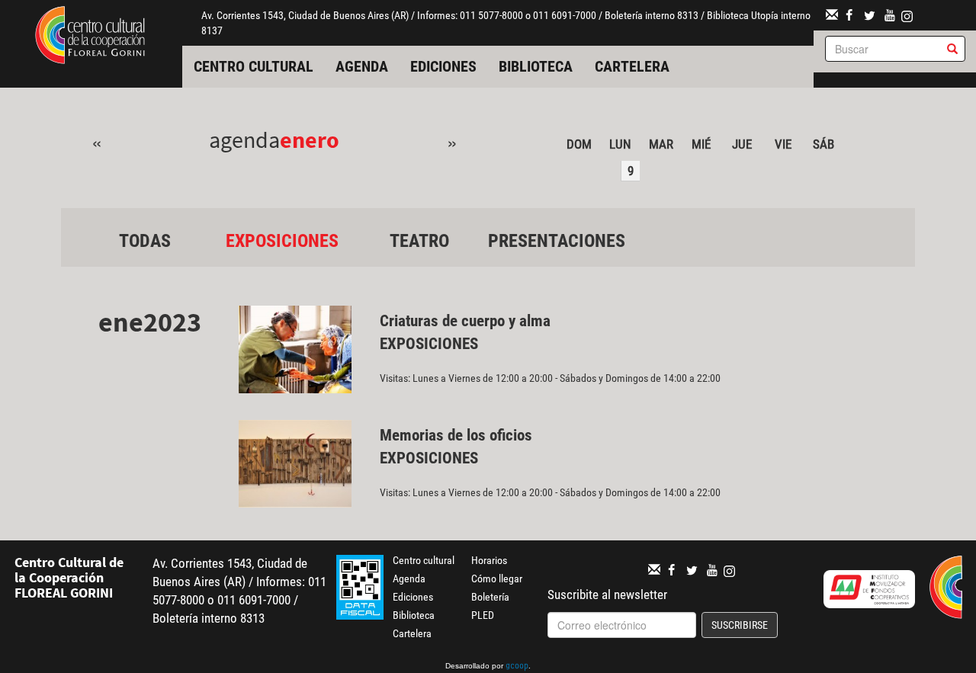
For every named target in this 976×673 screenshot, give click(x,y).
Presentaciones (556, 241)
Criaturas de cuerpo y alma (465, 321)
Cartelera (632, 66)
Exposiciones (282, 241)
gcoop (517, 667)
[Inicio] (90, 33)
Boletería (490, 596)
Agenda (362, 66)
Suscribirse (739, 625)
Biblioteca (536, 66)
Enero (309, 139)
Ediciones (443, 66)
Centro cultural (253, 66)
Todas (145, 241)
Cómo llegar (496, 578)
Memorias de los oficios (456, 435)
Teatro (419, 241)
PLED (482, 615)
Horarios (489, 560)
